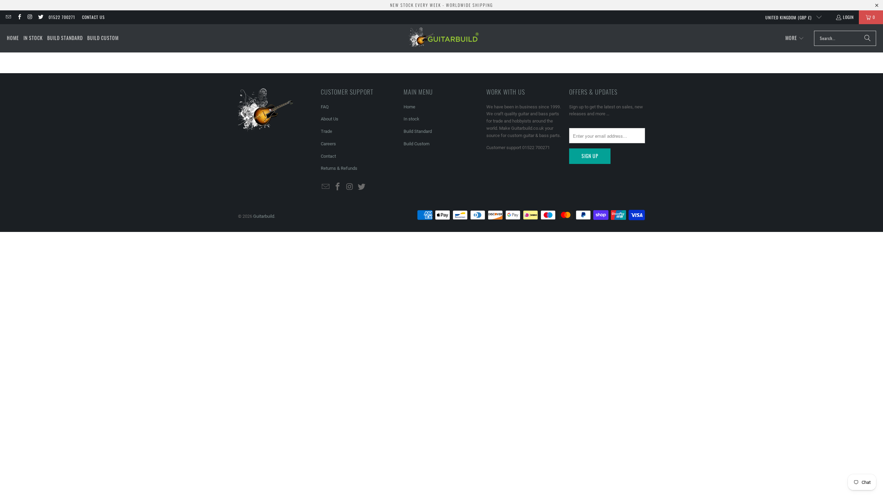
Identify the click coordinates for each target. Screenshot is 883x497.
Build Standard (418, 131)
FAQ (325, 106)
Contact (328, 156)
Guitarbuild (263, 216)
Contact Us (93, 17)
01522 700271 (62, 17)
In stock (411, 118)
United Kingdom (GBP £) (789, 17)
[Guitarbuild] (443, 38)
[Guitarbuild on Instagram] (30, 17)
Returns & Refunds (339, 168)
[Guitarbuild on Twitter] (40, 17)
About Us (329, 118)
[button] (794, 38)
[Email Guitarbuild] (8, 17)
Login (848, 17)
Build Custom (416, 143)
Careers (328, 143)
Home (409, 106)
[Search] (867, 38)
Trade (326, 131)
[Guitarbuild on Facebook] (19, 17)
